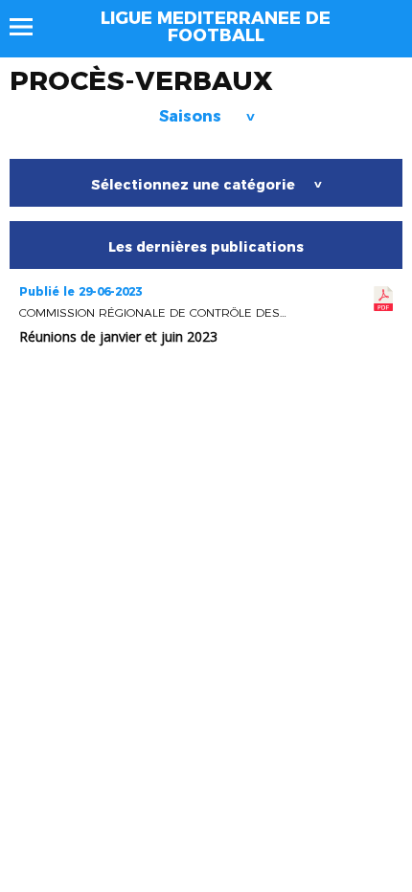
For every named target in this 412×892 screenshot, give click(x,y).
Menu (30, 26)
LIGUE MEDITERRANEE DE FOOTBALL (216, 27)
